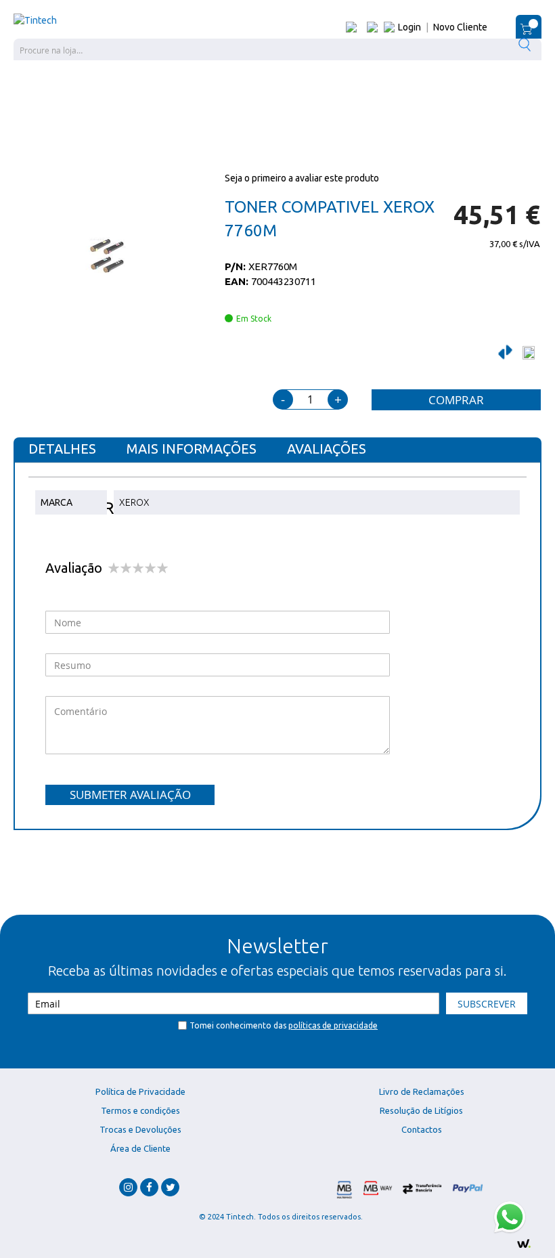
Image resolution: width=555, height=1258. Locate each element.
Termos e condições (140, 1110)
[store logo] (35, 20)
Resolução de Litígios (421, 1110)
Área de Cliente (140, 1148)
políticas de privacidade (333, 1025)
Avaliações (326, 448)
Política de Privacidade (140, 1091)
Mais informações (192, 448)
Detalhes (62, 448)
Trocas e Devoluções (140, 1129)
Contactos (421, 1129)
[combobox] (277, 49)
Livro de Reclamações (421, 1091)
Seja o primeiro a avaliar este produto (302, 178)
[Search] (526, 44)
